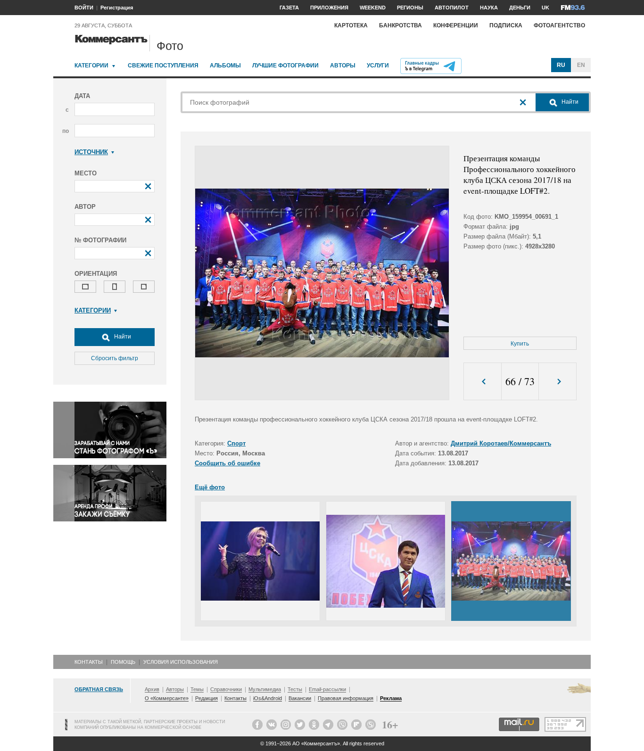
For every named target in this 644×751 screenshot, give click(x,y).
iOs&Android (267, 698)
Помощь (123, 662)
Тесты (295, 689)
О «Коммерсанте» (167, 698)
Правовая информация (345, 698)
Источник (91, 152)
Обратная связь (98, 689)
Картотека (351, 25)
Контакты (88, 662)
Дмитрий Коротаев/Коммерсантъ (501, 443)
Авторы (342, 65)
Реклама (391, 698)
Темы (197, 689)
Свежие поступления (163, 65)
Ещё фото (210, 487)
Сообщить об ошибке (227, 463)
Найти (122, 336)
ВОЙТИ (83, 7)
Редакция (206, 698)
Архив (152, 689)
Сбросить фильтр (114, 358)
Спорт (236, 443)
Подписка (505, 25)
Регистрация (116, 7)
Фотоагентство (559, 25)
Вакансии (300, 698)
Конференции (455, 25)
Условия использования (180, 662)
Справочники (226, 689)
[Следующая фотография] (557, 381)
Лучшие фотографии (285, 65)
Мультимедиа (264, 689)
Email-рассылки (327, 689)
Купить (520, 343)
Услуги (378, 65)
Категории (91, 65)
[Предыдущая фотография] (482, 381)
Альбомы (225, 65)
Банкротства (400, 25)
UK (545, 7)
